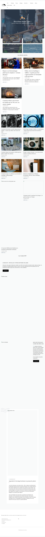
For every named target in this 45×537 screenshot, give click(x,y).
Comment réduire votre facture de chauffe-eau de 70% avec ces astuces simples (11, 102)
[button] (7, 7)
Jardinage (21, 3)
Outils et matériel (9, 5)
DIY (7, 3)
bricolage (29, 494)
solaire (33, 265)
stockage (34, 354)
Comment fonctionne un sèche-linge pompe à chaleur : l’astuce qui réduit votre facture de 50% (11, 131)
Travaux (16, 3)
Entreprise (31, 3)
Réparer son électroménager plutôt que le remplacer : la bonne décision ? (11, 72)
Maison (36, 3)
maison (33, 79)
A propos (3, 523)
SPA (14, 5)
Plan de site (4, 522)
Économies (25, 3)
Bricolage (12, 3)
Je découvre (6, 270)
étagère (13, 490)
